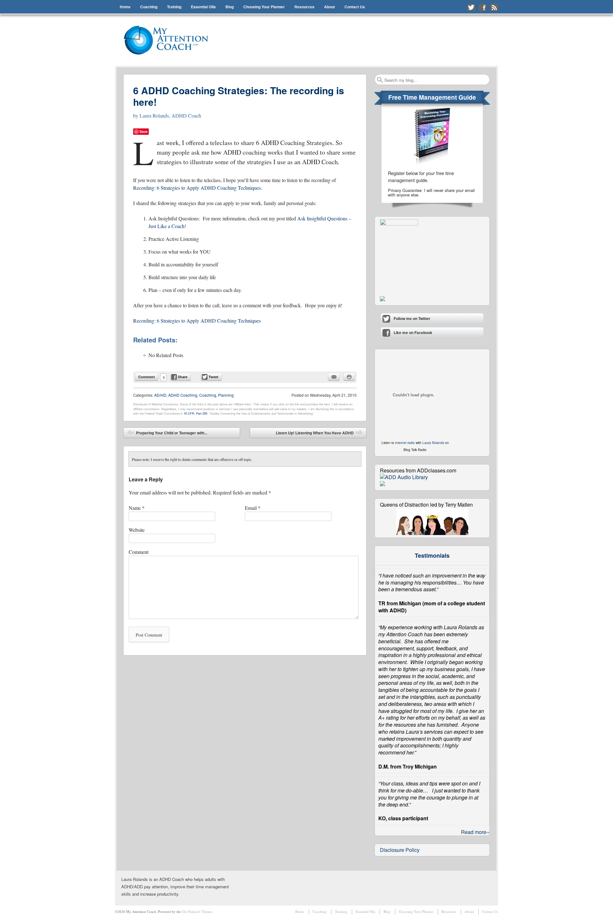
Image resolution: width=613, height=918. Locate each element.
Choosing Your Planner (264, 7)
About (329, 7)
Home (125, 7)
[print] (349, 376)
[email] (334, 376)
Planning (226, 395)
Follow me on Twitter (471, 7)
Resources (304, 7)
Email (253, 507)
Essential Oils (203, 7)
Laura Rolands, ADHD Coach (170, 115)
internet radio (405, 442)
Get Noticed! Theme (197, 911)
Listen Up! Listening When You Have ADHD (319, 434)
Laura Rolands (433, 442)
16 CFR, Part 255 (195, 413)
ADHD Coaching (182, 395)
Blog (229, 7)
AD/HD (160, 395)
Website (137, 529)
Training (174, 7)
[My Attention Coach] (170, 40)
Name (137, 507)
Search (380, 80)
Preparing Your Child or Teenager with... (167, 434)
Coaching (148, 7)
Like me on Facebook (483, 7)
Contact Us (354, 7)
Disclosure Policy (400, 849)
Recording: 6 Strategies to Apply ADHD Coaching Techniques (197, 187)
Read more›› (475, 832)
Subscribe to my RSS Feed (494, 7)
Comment (146, 376)
